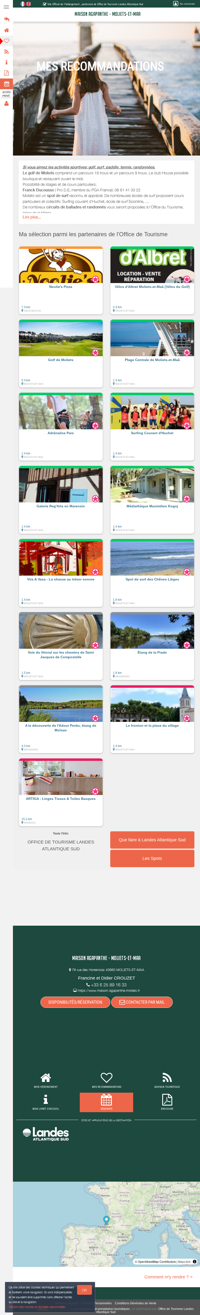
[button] (61, 282)
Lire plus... (32, 217)
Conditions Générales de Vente (135, 1303)
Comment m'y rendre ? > (168, 1277)
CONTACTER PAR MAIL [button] (145, 1002)
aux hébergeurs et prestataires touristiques (101, 1309)
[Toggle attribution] (195, 1262)
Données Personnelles (96, 1303)
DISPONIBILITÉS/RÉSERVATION (75, 1002)
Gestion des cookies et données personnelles (37, 1307)
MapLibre (184, 1261)
